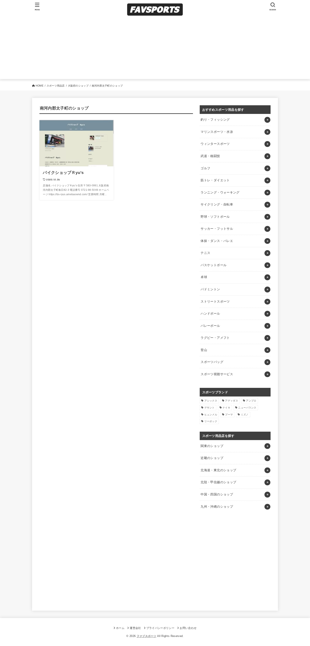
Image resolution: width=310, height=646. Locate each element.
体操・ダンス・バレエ (217, 241)
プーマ (229, 414)
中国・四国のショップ (217, 494)
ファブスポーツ (146, 636)
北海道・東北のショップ (218, 470)
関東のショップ (212, 446)
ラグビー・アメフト (215, 337)
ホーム (120, 628)
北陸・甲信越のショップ (218, 482)
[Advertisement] (155, 49)
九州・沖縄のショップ (217, 506)
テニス (205, 253)
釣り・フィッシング (215, 119)
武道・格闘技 (210, 156)
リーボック (210, 421)
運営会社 (135, 628)
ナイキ (226, 407)
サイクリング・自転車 (217, 204)
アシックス (210, 400)
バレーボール (210, 325)
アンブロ (251, 400)
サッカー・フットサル (217, 228)
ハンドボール (210, 313)
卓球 (204, 277)
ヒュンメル (210, 414)
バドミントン (210, 289)
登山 (204, 350)
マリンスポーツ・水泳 (217, 131)
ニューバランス (247, 407)
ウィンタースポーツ (215, 143)
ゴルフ (205, 168)
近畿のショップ (212, 458)
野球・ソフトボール (215, 216)
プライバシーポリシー (160, 628)
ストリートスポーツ (215, 301)
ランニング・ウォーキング (220, 192)
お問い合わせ (188, 628)
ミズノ (245, 414)
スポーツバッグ (212, 362)
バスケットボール (213, 265)
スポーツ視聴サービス (217, 374)
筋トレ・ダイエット (215, 180)
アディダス (231, 400)
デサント (209, 407)
